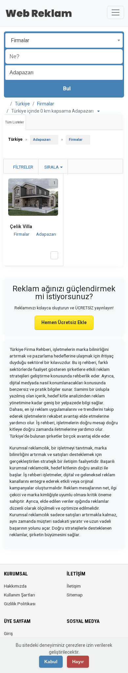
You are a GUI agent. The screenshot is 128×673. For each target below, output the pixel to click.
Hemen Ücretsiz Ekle (64, 322)
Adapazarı (42, 139)
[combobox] (64, 40)
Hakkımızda (15, 586)
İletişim (74, 586)
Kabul (50, 661)
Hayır (78, 661)
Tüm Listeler (14, 122)
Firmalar (45, 103)
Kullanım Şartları (19, 594)
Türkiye (22, 103)
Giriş (8, 633)
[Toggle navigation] (115, 12)
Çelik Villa (21, 226)
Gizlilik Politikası (19, 603)
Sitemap (75, 594)
